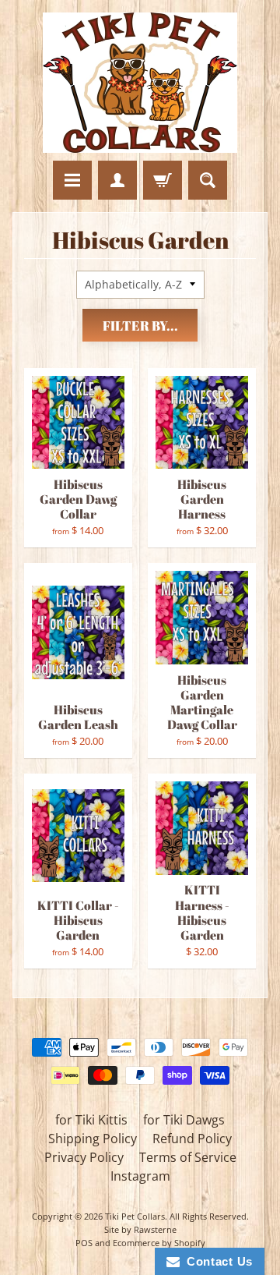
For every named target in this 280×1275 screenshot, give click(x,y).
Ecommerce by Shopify (159, 1242)
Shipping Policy (92, 1138)
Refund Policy (192, 1138)
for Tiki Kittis (91, 1119)
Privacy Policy (84, 1157)
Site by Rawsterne (140, 1229)
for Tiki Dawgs (184, 1119)
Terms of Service (187, 1157)
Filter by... (140, 326)
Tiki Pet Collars (135, 1216)
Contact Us (216, 1261)
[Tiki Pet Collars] (140, 82)
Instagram (140, 1176)
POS (84, 1242)
